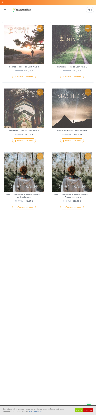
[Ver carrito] (90, 10)
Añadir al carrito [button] (25, 77)
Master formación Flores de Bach (72, 130)
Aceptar (79, 410)
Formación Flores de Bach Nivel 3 (24, 130)
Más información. (35, 411)
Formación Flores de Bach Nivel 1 (24, 67)
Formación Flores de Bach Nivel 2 (72, 67)
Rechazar (88, 410)
